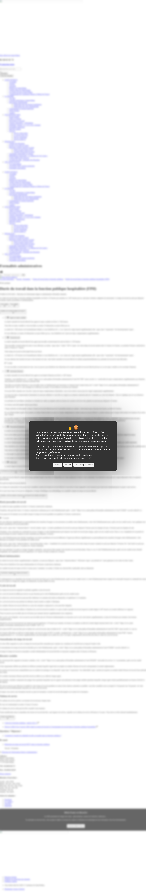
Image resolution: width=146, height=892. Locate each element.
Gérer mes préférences (83, 465)
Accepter (57, 465)
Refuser (68, 465)
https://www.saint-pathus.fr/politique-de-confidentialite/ (63, 458)
